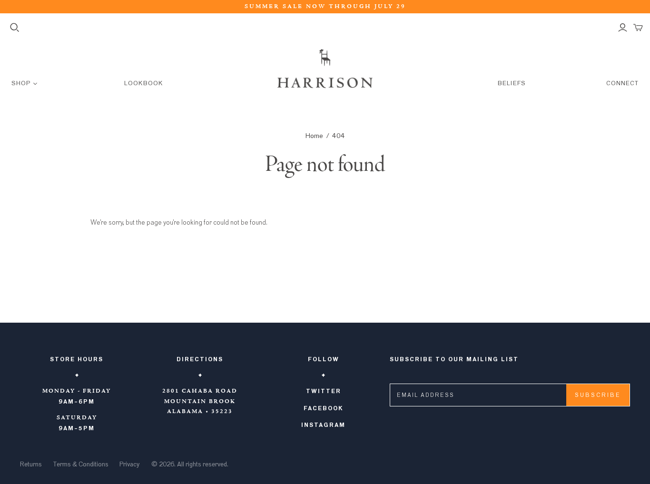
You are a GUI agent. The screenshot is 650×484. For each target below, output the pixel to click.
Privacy (129, 464)
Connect (622, 83)
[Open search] (15, 27)
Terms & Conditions (80, 464)
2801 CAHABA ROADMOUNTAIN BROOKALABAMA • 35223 (199, 401)
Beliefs (511, 83)
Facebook (324, 408)
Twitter (323, 391)
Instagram (323, 425)
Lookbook (143, 83)
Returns (31, 464)
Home (314, 135)
